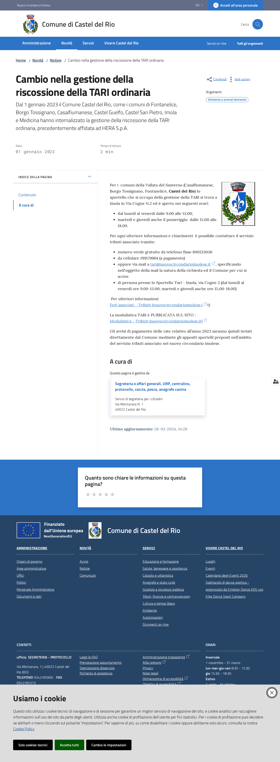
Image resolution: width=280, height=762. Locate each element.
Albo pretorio (152, 662)
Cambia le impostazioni (108, 745)
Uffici (20, 575)
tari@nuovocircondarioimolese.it (180, 264)
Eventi (210, 568)
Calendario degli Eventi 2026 (227, 575)
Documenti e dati (29, 596)
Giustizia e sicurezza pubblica (163, 589)
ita (197, 5)
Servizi (149, 548)
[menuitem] (36, 43)
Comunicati (88, 575)
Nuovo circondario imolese (33, 5)
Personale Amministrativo (35, 589)
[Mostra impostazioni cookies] (275, 381)
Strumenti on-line (156, 624)
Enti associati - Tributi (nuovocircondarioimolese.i (156, 304)
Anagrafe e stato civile (159, 582)
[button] (257, 24)
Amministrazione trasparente (164, 657)
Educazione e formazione (161, 561)
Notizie (55, 60)
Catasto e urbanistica (158, 575)
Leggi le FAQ (89, 657)
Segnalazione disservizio (97, 668)
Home (21, 60)
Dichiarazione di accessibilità (163, 678)
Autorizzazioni (153, 617)
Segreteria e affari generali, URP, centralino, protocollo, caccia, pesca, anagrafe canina (153, 386)
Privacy (148, 668)
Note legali (150, 673)
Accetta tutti (69, 745)
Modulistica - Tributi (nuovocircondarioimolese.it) (156, 321)
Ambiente (150, 610)
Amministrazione (32, 548)
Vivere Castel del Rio (224, 548)
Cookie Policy (24, 729)
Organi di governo (29, 561)
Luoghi (210, 561)
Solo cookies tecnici (32, 745)
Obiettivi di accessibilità (159, 684)
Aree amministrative (31, 568)
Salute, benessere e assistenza (165, 568)
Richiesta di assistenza (96, 673)
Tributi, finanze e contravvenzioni (166, 596)
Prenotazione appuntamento (100, 662)
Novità (37, 60)
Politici (21, 582)
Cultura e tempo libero (159, 603)
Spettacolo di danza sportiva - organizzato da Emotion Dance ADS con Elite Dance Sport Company (234, 589)
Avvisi (84, 561)
